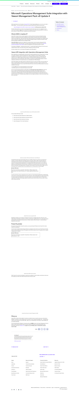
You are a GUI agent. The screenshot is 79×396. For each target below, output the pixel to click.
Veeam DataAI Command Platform (46, 362)
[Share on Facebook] (39, 329)
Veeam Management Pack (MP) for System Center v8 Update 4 (24, 27)
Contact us (13, 369)
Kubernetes (42, 375)
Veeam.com (22, 325)
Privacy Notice (42, 387)
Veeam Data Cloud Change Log (31, 371)
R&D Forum (27, 375)
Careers (12, 365)
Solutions (27, 3)
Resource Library (57, 365)
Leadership (13, 364)
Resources (32, 3)
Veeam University (28, 369)
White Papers (57, 367)
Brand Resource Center (15, 373)
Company (47, 3)
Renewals (27, 367)
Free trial (64, 3)
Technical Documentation (30, 364)
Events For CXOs (57, 364)
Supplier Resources (63, 387)
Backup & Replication (43, 376)
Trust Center (13, 375)
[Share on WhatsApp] (45, 329)
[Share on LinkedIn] (47, 329)
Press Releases (13, 371)
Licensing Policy (57, 387)
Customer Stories (57, 371)
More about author (18, 341)
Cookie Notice (48, 387)
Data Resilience (42, 364)
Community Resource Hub (30, 373)
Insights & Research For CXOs (59, 362)
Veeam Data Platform (43, 365)
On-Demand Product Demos (59, 373)
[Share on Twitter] (42, 329)
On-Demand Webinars (58, 369)
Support (27, 362)
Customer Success (29, 365)
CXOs (42, 3)
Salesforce (42, 373)
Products (21, 3)
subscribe (41, 356)
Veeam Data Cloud (43, 367)
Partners (38, 3)
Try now (55, 3)
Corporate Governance (15, 367)
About (12, 362)
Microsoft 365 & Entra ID (44, 371)
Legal (52, 387)
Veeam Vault (42, 369)
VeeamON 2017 (27, 24)
